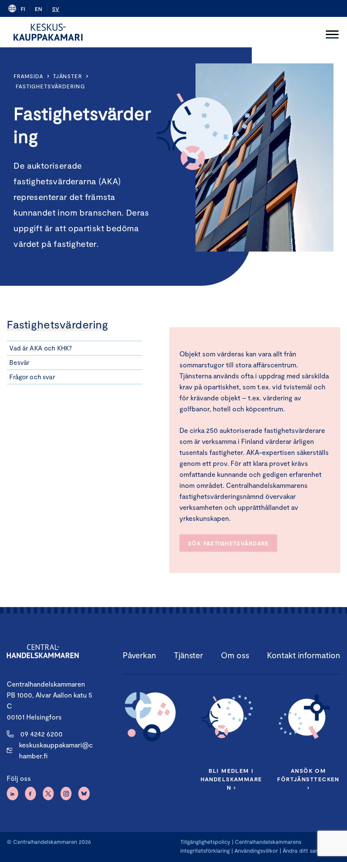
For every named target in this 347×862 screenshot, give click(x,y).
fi (23, 8)
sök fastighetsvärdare (228, 543)
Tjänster (67, 76)
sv (55, 8)
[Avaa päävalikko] (332, 32)
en (38, 8)
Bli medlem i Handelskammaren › (231, 779)
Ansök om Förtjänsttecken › (308, 779)
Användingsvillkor (256, 850)
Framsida (28, 76)
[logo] (48, 32)
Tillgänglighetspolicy (205, 841)
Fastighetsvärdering (50, 86)
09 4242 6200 (41, 734)
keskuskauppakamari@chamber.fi (56, 750)
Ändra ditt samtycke (308, 850)
